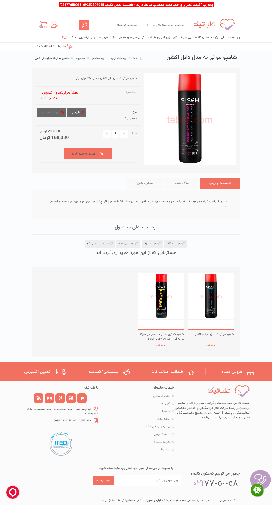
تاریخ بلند (75, 112)
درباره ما (205, 417)
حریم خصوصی (162, 434)
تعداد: (133, 133)
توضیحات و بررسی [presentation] (220, 183)
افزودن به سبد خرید (210, 324)
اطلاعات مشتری (161, 396)
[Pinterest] (60, 398)
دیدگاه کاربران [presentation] (181, 183)
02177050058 (71, 4)
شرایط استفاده (162, 442)
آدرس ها (165, 404)
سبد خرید (43, 24)
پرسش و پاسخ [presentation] (145, 183)
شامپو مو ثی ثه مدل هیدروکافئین (214, 334)
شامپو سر (152, 244)
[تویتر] (82, 398)
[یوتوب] (71, 398)
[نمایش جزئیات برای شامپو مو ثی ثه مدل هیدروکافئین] (211, 296)
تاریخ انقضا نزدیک (50, 112)
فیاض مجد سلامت (183, 501)
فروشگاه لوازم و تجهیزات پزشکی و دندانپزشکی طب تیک (140, 501)
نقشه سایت (163, 419)
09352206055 (93, 4)
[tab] (220, 183)
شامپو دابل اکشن (100, 244)
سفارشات (165, 411)
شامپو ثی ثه (128, 244)
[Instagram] (49, 398)
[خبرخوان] (38, 398)
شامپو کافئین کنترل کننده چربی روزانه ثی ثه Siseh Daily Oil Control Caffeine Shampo (162, 339)
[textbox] (116, 25)
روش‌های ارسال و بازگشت (156, 427)
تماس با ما (164, 450)
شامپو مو (177, 244)
